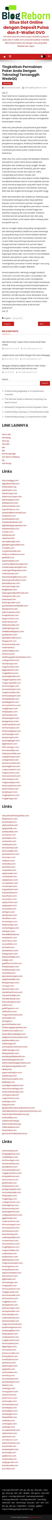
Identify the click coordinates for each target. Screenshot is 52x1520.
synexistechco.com (10, 854)
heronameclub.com (11, 644)
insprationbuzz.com (10, 509)
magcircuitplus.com (11, 782)
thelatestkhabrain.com (12, 522)
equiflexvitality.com (10, 1040)
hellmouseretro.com (11, 612)
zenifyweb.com (9, 1018)
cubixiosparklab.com (11, 1237)
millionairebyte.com (11, 1127)
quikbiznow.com (9, 1456)
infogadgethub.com (11, 1154)
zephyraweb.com (9, 873)
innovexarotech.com (11, 776)
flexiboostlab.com (10, 924)
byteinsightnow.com (11, 766)
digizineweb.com (9, 1218)
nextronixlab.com (9, 1372)
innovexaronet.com (10, 1227)
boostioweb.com (9, 822)
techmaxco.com (9, 941)
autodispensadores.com (12, 1085)
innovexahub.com (10, 847)
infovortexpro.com (10, 779)
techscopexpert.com (11, 695)
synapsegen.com (9, 1414)
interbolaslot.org (9, 487)
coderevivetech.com (11, 769)
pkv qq (23, 1490)
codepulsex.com (9, 1285)
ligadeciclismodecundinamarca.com (18, 1108)
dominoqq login (9, 453)
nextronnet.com (9, 1395)
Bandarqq (7, 83)
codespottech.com (10, 660)
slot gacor (35, 1493)
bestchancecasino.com (12, 1079)
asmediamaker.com (11, 541)
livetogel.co (7, 1021)
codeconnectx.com (11, 1221)
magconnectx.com (10, 1098)
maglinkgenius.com (10, 1247)
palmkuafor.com (9, 490)
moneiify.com (8, 548)
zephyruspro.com (9, 1366)
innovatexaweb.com (11, 1170)
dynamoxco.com (9, 1398)
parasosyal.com (9, 599)
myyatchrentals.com (11, 551)
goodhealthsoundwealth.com (15, 605)
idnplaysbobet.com (10, 1053)
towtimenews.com (10, 573)
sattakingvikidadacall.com (13, 1056)
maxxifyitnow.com (10, 1359)
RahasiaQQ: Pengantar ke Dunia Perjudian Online (26, 407)
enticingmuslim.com (11, 602)
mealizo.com (8, 532)
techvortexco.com (10, 1179)
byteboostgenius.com (11, 1327)
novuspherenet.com (11, 1430)
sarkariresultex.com (10, 528)
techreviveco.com (10, 1298)
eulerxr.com (7, 1005)
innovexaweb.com (10, 1404)
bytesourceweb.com (11, 763)
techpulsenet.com (10, 1269)
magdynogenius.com (11, 679)
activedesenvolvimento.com (15, 1047)
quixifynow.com (9, 1362)
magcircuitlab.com (10, 1250)
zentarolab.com (9, 1452)
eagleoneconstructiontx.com (15, 1037)
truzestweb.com (9, 1446)
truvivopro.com (9, 857)
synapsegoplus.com (11, 1330)
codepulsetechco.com (12, 1215)
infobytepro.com (9, 1195)
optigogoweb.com (10, 1462)
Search (5, 379)
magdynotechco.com (12, 1173)
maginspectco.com (11, 795)
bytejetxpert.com (9, 792)
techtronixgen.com (10, 686)
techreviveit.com (9, 715)
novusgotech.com (10, 1391)
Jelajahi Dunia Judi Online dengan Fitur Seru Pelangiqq (26, 355)
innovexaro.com (9, 1349)
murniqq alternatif (17, 1496)
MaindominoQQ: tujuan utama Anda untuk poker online (24, 343)
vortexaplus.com (9, 1423)
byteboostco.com (10, 1256)
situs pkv (6, 444)
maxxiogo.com (8, 1388)
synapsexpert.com (10, 1449)
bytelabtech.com (9, 1167)
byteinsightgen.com (11, 740)
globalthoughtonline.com (13, 544)
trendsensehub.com (11, 998)
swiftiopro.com (8, 931)
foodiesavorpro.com (11, 969)
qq (3, 460)
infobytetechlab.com (11, 753)
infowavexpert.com (10, 718)
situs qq (5, 441)
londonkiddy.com (9, 1117)
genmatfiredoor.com (11, 1024)
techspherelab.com (10, 1311)
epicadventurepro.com (12, 976)
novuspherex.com (10, 883)
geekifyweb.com (9, 1183)
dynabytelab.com (10, 831)
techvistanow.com (10, 1231)
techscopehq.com (10, 1343)
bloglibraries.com (9, 589)
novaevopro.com (9, 886)
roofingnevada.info (10, 1095)
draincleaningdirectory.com (14, 577)
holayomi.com (8, 1104)
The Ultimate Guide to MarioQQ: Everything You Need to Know (26, 401)
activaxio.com (8, 947)
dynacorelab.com (10, 851)
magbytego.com (9, 1199)
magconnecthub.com (12, 1324)
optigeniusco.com (10, 880)
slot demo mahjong (10, 457)
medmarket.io (8, 647)
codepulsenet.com (10, 1337)
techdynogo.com (9, 663)
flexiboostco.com (9, 819)
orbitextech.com (9, 1011)
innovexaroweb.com (11, 1295)
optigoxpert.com (9, 905)
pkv (3, 447)
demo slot (6, 434)
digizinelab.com (9, 1279)
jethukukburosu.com (11, 583)
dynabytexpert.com (11, 1382)
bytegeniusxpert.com (11, 1189)
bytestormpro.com (10, 989)
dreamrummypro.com (12, 496)
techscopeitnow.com (11, 785)
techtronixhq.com (10, 1150)
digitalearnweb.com (11, 483)
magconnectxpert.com (12, 1263)
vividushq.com (8, 1420)
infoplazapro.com (10, 711)
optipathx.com (8, 1369)
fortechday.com (9, 1130)
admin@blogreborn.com (35, 87)
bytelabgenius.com (10, 702)
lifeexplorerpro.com (10, 982)
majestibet (21, 1506)
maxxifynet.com (9, 844)
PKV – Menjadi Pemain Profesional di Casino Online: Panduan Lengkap (45, 324)
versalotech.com (9, 937)
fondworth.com (9, 516)
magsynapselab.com (11, 683)
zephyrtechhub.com (11, 1443)
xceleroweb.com (9, 1459)
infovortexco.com (10, 1276)
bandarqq (6, 437)
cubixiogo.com (8, 1427)
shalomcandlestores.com (13, 554)
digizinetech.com (9, 744)
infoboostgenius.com (11, 731)
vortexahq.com (9, 864)
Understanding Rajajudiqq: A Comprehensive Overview (24, 393)
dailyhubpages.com (10, 1050)
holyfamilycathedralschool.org (15, 1114)
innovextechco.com (11, 1244)
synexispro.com (9, 1101)
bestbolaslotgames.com (13, 1059)
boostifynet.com (9, 896)
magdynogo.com (9, 798)
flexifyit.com (7, 1385)
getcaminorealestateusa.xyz (14, 1133)
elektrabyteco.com (10, 1260)
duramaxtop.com (10, 621)
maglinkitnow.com (10, 673)
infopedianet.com (10, 1334)
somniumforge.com (11, 586)
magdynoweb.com (10, 1292)
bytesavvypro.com (10, 737)
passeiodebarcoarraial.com (14, 512)
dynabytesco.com (10, 950)
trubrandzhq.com (9, 892)
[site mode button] (43, 56)
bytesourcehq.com (10, 1208)
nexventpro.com (9, 899)
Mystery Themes (35, 1517)
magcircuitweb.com (11, 692)
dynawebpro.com (10, 1411)
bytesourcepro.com (11, 1308)
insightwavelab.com (11, 979)
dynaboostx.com (9, 915)
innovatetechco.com (11, 705)
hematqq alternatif (35, 1496)
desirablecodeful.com (11, 638)
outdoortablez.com (10, 650)
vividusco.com (8, 860)
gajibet (39, 1506)
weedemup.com (9, 1075)
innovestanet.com (10, 1378)
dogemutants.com (10, 618)
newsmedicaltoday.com (12, 1092)
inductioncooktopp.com (12, 1088)
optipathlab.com (9, 828)
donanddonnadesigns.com (14, 1034)
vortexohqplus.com (10, 928)
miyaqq (31, 1506)
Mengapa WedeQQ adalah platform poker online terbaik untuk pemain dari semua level (23, 367)
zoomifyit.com (8, 1468)
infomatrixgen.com (10, 747)
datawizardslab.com (11, 957)
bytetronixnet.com (10, 789)
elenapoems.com (10, 609)
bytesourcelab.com (10, 1353)
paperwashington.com (12, 1072)
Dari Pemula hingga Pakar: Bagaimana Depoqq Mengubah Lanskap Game (10, 324)
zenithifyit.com (8, 867)
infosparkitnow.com (10, 1176)
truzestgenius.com (10, 1266)
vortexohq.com (9, 973)
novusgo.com (8, 986)
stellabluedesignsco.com (13, 631)
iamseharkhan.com (10, 519)
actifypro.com (8, 912)
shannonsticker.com (11, 506)
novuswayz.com (9, 908)
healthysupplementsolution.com (16, 657)
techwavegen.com (10, 734)
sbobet (26, 1493)
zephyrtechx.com (10, 902)
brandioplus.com (9, 1407)
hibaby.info (7, 1069)
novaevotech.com (10, 1240)
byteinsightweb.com (11, 676)
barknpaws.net (8, 535)
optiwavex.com (9, 1436)
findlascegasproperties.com (14, 1027)
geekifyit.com (8, 557)
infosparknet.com (10, 1356)
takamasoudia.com (10, 625)
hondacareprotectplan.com (14, 567)
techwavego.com (10, 1282)
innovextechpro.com (11, 689)
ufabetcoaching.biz (10, 1120)
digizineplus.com (9, 1346)
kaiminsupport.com (10, 499)
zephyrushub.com (10, 825)
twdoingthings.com (10, 628)
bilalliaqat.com (8, 1082)
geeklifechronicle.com (12, 963)
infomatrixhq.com (10, 1234)
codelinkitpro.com (10, 1157)
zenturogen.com (9, 1401)
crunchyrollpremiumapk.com (15, 564)
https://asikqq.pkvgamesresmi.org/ (17, 1509)
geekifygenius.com (10, 1008)
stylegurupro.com (10, 953)
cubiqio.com (7, 960)
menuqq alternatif (10, 1490)
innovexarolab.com (10, 750)
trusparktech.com (10, 889)
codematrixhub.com (11, 724)
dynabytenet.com (10, 1305)
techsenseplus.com (10, 727)
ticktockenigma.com (11, 1002)
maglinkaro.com (9, 1301)
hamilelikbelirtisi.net (10, 934)
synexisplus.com (9, 838)
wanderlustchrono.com (12, 992)
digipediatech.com (10, 670)
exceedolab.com (9, 944)
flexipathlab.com (9, 1417)
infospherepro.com (10, 966)
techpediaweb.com (10, 699)
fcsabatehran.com (10, 615)
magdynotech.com (10, 1340)
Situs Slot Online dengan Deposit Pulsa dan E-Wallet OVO (26, 27)
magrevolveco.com (10, 772)
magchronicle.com (10, 667)
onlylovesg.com (9, 1043)
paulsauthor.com (9, 634)
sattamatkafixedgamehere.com (16, 1063)
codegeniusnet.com (11, 1202)
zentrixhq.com (8, 1375)
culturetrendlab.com (11, 995)
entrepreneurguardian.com (14, 1066)
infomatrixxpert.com (11, 1224)
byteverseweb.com (10, 1321)
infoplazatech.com (10, 1186)
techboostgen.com (10, 1160)
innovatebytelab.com (11, 1192)
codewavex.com (9, 1253)
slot (15, 1493)
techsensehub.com (10, 1163)
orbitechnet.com (9, 1433)
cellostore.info (8, 538)
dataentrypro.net (9, 493)
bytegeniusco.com (10, 721)
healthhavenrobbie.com (12, 1030)
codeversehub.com (10, 1317)
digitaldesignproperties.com (14, 525)
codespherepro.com (11, 756)
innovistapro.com (9, 921)
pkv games (17, 318)
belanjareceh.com (10, 503)
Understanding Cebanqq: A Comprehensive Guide (27, 412)
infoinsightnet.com (10, 1205)
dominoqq (6, 463)
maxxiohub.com (9, 870)
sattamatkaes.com (10, 561)
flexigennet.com (9, 641)
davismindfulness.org (11, 1124)
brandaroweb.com (10, 1465)
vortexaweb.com (9, 876)
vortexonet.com (9, 841)
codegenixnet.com (10, 760)
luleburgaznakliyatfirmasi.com (15, 593)
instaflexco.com (9, 918)
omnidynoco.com (10, 1440)
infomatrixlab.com (10, 1314)
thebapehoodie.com (11, 596)
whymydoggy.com (10, 480)
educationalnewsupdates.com (15, 815)
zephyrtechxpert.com (11, 1272)
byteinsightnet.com (10, 1211)
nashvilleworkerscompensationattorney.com (22, 1111)
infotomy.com (8, 654)
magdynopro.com (10, 708)
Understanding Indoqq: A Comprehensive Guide (26, 416)
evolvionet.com (9, 835)
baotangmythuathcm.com (14, 580)
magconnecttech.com (12, 1015)
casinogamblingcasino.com (14, 570)
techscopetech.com (11, 1289)
